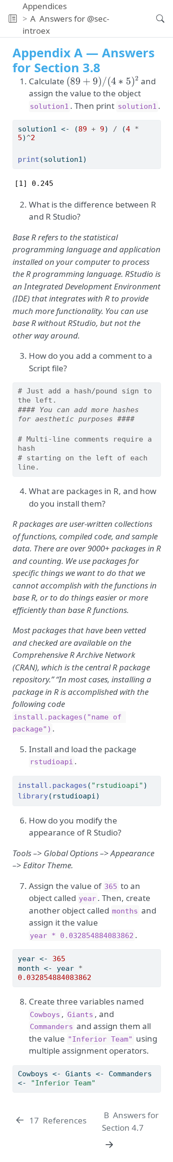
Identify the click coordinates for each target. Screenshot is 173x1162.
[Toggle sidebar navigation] (13, 18)
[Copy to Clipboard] (155, 123)
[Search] (152, 18)
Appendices (45, 6)
